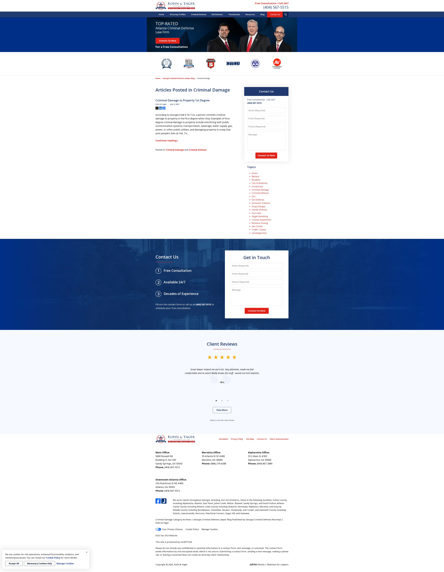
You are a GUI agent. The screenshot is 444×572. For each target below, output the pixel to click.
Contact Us (275, 14)
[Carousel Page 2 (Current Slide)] (222, 401)
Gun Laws (256, 213)
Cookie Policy (192, 529)
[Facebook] (158, 501)
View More (222, 410)
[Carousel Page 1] (216, 401)
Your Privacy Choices (172, 529)
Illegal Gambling (260, 216)
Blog (262, 14)
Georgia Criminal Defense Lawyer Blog (179, 78)
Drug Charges (258, 206)
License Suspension (261, 219)
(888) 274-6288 (218, 463)
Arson (254, 173)
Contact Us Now (167, 40)
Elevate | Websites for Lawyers (269, 564)
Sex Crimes (257, 226)
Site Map (250, 439)
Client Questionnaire (279, 439)
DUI (253, 196)
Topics (251, 167)
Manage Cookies (210, 529)
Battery (255, 176)
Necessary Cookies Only (39, 563)
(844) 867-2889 (264, 463)
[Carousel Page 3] (228, 401)
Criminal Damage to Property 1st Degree (183, 100)
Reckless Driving (260, 223)
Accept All (14, 563)
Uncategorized (259, 233)
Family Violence (259, 209)
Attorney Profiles (178, 14)
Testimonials (234, 14)
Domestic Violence (261, 203)
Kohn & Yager (181, 564)
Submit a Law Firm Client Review (222, 420)
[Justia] (163, 501)
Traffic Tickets (259, 229)
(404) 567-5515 (275, 7)
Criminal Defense (198, 14)
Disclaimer (223, 439)
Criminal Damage (175, 149)
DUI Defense (217, 14)
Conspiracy (257, 186)
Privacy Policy (237, 439)
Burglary (256, 179)
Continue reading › (167, 140)
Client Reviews (222, 344)
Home (161, 14)
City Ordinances (259, 183)
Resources (250, 14)
